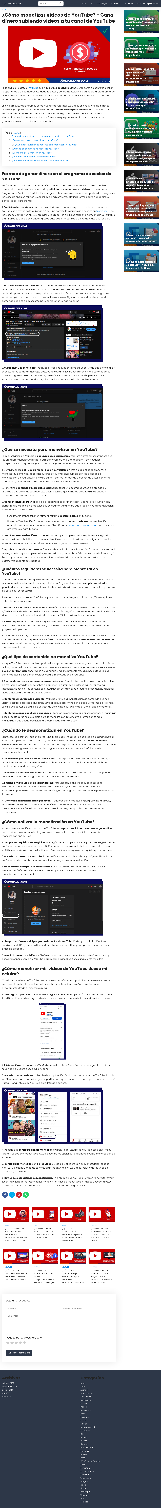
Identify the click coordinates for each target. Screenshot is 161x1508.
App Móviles (85, 1396)
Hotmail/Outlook (87, 1427)
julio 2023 (6, 1393)
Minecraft (84, 1451)
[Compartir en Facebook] (5, 1195)
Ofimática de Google (90, 1461)
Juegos (83, 1441)
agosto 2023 (7, 1390)
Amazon (84, 1386)
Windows (84, 1495)
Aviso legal (102, 3)
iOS (81, 1434)
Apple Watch (86, 1400)
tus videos (102, 211)
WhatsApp (85, 1491)
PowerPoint (85, 1468)
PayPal (83, 1464)
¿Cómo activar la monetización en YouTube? (34, 156)
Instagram (85, 1430)
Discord (83, 1407)
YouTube (5, 10)
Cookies (129, 3)
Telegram (84, 1481)
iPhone (83, 1437)
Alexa (82, 1383)
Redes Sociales (87, 1471)
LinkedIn (84, 1444)
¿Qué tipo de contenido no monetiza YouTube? (35, 148)
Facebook (85, 1417)
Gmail (83, 1420)
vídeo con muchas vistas (83, 525)
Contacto (116, 3)
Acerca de (87, 3)
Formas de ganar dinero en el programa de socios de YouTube (43, 136)
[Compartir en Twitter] (12, 1195)
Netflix (82, 1457)
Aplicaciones (86, 1393)
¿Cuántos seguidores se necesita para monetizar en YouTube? (46, 144)
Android (84, 1390)
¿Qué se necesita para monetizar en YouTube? (35, 140)
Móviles (83, 1454)
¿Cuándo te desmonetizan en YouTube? (32, 152)
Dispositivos (85, 1410)
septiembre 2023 (9, 1386)
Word (82, 1498)
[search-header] (60, 3)
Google (83, 1424)
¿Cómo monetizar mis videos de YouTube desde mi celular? (41, 160)
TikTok (83, 1485)
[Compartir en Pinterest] (19, 1195)
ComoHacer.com (12, 3)
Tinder (83, 1488)
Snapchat (84, 1474)
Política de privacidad (148, 3)
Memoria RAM (86, 1447)
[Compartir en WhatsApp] (26, 1195)
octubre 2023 (8, 1383)
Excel (82, 1413)
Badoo (83, 1403)
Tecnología (85, 1478)
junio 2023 (6, 1396)
